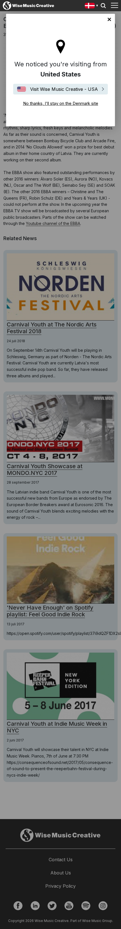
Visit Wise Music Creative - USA (64, 89)
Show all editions (91, 6)
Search (103, 5)
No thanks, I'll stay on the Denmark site (109, 19)
